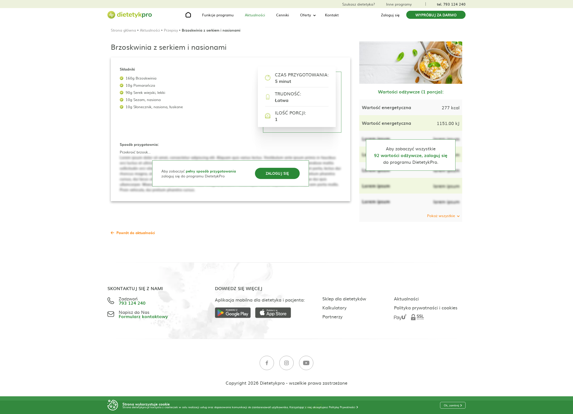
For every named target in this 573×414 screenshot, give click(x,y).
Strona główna (123, 30)
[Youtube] (306, 363)
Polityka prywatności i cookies (426, 307)
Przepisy (171, 30)
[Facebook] (267, 363)
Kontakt (332, 14)
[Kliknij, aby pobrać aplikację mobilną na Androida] (235, 312)
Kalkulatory (334, 307)
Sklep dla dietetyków (344, 298)
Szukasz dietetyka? (358, 4)
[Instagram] (286, 363)
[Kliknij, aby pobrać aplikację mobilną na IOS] (275, 312)
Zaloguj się (390, 15)
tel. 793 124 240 (451, 4)
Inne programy (399, 4)
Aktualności (255, 14)
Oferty (305, 14)
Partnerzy (332, 316)
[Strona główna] (129, 15)
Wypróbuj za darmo (436, 14)
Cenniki (282, 14)
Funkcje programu (218, 14)
